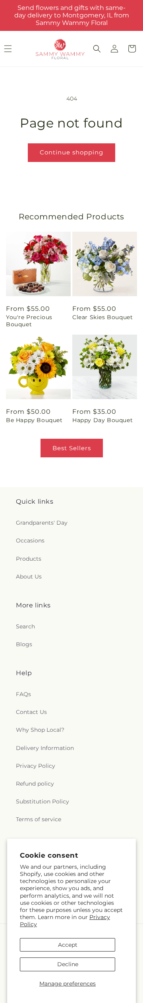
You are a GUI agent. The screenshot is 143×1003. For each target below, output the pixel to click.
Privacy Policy (35, 765)
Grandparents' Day (42, 522)
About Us (29, 576)
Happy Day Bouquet (102, 420)
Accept (67, 944)
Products (28, 558)
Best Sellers (71, 448)
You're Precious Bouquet (29, 321)
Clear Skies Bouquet (102, 317)
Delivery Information (45, 748)
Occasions (30, 540)
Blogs (24, 644)
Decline (67, 964)
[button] (97, 48)
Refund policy (35, 783)
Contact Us (31, 712)
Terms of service (38, 819)
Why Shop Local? (40, 729)
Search (25, 626)
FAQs (23, 694)
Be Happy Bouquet (34, 420)
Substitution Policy (42, 801)
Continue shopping (71, 152)
